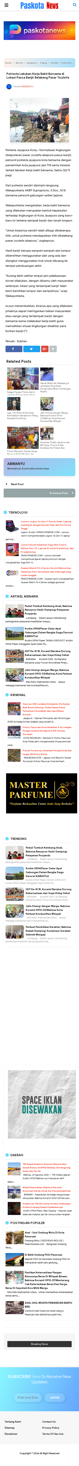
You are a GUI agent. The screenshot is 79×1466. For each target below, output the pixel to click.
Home (8, 62)
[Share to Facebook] (14, 349)
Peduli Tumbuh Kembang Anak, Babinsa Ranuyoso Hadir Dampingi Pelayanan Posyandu (48, 610)
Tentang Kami (13, 1421)
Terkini (54, 62)
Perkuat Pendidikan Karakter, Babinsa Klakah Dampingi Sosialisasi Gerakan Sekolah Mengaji (48, 930)
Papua (43, 62)
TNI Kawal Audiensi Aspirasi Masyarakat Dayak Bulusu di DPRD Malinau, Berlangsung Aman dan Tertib (46, 1167)
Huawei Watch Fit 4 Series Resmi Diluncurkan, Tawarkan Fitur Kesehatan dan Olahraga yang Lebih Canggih (46, 571)
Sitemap (10, 1427)
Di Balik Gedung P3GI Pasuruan (43, 1254)
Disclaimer (11, 1433)
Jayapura (31, 62)
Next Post (17, 484)
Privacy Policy (50, 1427)
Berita (19, 62)
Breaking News (39, 1344)
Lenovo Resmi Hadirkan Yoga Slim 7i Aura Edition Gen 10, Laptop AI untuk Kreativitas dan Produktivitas (47, 548)
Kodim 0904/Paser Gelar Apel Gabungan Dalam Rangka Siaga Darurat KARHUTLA (49, 632)
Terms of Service (52, 1433)
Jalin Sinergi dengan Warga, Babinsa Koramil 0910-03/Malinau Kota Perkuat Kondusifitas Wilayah (54, 416)
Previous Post (59, 493)
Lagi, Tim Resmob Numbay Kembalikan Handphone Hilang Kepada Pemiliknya (22, 415)
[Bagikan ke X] (31, 349)
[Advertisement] (39, 964)
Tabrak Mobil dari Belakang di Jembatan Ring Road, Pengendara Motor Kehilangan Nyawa (55, 387)
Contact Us (49, 1421)
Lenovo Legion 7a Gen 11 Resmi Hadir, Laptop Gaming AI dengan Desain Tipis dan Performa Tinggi (46, 525)
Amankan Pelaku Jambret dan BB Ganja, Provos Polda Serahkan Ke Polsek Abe (55, 445)
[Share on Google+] (45, 349)
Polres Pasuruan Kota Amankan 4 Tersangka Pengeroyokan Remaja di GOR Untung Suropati (47, 731)
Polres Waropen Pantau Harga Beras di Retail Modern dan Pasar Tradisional (22, 454)
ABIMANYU (16, 464)
